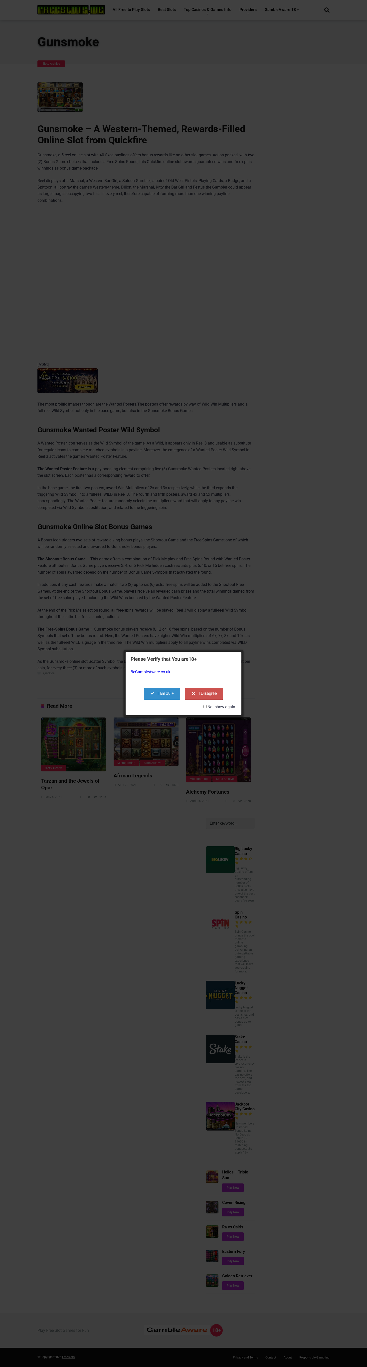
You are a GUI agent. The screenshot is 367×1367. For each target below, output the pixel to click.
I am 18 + (166, 693)
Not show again (221, 706)
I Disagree (208, 693)
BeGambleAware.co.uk (150, 672)
